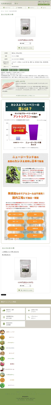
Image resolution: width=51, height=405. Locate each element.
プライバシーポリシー (34, 317)
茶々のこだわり (31, 391)
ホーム (2, 11)
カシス (6, 11)
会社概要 (7, 393)
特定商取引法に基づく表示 (10, 317)
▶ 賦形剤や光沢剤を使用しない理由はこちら (25, 95)
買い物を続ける (6, 254)
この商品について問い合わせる (10, 251)
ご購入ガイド (20, 393)
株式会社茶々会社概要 (9, 323)
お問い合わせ (13, 393)
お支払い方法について (34, 310)
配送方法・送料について (10, 310)
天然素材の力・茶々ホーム (21, 391)
